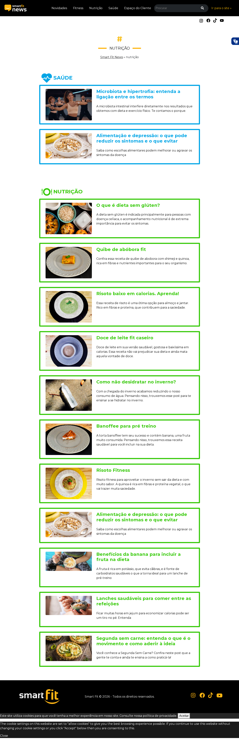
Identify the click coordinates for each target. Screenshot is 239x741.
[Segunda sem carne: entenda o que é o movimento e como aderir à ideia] (69, 648)
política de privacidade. (160, 716)
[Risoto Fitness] (69, 483)
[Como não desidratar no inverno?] (69, 395)
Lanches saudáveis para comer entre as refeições (143, 601)
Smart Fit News (111, 57)
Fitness (78, 8)
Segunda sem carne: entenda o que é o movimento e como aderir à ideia (143, 641)
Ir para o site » (221, 8)
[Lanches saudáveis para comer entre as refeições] (69, 605)
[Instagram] (201, 20)
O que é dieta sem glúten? (128, 205)
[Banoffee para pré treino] (69, 439)
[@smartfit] (193, 695)
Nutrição (96, 8)
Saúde (113, 8)
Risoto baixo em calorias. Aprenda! (137, 293)
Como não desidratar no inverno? (136, 382)
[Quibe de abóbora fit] (69, 262)
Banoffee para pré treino (126, 426)
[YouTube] (222, 20)
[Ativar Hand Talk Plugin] (235, 41)
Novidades (59, 8)
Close (4, 735)
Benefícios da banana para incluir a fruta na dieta (138, 557)
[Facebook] (208, 20)
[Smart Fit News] (15, 8)
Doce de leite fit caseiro (124, 337)
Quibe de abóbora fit (121, 249)
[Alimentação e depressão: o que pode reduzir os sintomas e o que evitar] (69, 145)
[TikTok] (215, 20)
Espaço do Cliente (137, 8)
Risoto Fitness (113, 470)
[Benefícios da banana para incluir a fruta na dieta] (69, 561)
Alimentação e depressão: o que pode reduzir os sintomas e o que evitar (141, 138)
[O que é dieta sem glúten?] (69, 218)
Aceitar (184, 715)
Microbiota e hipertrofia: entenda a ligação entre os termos (138, 94)
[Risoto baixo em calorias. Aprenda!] (69, 306)
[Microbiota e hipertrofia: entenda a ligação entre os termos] (69, 104)
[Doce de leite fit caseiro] (69, 351)
